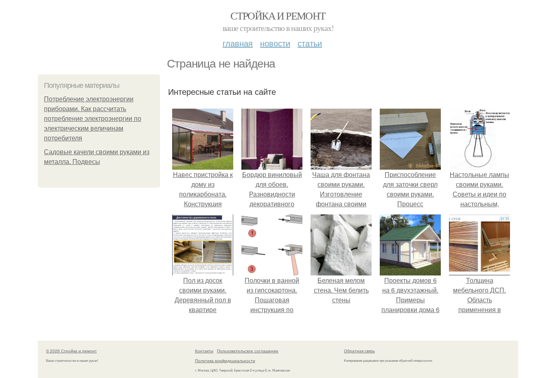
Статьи (310, 43)
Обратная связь (359, 351)
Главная (238, 43)
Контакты (204, 351)
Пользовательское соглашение (247, 351)
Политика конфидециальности (225, 360)
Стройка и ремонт (277, 15)
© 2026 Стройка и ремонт (71, 351)
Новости (275, 43)
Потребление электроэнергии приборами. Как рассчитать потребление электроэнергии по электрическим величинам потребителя (92, 119)
